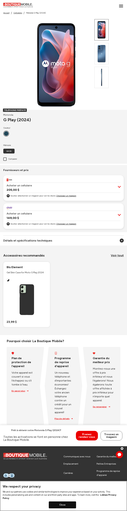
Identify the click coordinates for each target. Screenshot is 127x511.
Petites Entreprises (106, 463)
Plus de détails (62, 418)
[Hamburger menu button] (121, 6)
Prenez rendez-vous (87, 435)
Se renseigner (100, 407)
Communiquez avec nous (77, 456)
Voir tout (117, 255)
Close (62, 505)
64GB (9, 151)
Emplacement (71, 463)
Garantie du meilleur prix (109, 456)
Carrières (68, 473)
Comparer (12, 159)
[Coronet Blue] (6, 133)
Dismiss (122, 448)
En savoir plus (18, 391)
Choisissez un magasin (66, 196)
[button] (63, 188)
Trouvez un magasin (111, 435)
